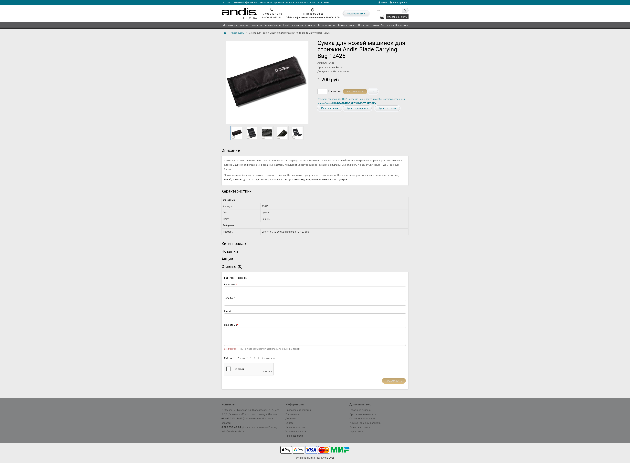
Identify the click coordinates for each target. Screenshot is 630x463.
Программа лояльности (362, 414)
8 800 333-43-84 (271, 17)
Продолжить (394, 380)
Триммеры (256, 25)
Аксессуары (387, 25)
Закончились (355, 91)
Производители (294, 435)
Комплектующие (346, 25)
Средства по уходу (368, 25)
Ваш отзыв (230, 324)
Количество (335, 91)
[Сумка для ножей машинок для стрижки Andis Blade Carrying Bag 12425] (237, 133)
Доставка (279, 2)
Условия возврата (295, 431)
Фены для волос (327, 25)
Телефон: (229, 297)
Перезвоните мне (356, 13)
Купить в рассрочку (357, 108)
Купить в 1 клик (329, 108)
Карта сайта (356, 431)
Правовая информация (244, 2)
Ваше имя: (230, 284)
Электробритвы (272, 25)
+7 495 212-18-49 (272, 13)
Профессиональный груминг (299, 25)
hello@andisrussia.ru (232, 431)
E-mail (227, 311)
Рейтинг (228, 358)
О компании (265, 2)
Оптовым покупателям (362, 418)
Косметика (401, 25)
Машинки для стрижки (235, 25)
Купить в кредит (387, 108)
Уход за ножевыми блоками (365, 422)
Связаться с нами (359, 427)
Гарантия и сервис (306, 2)
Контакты (323, 2)
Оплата (290, 2)
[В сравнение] (373, 91)
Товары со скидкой (360, 410)
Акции (226, 2)
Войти (384, 2)
